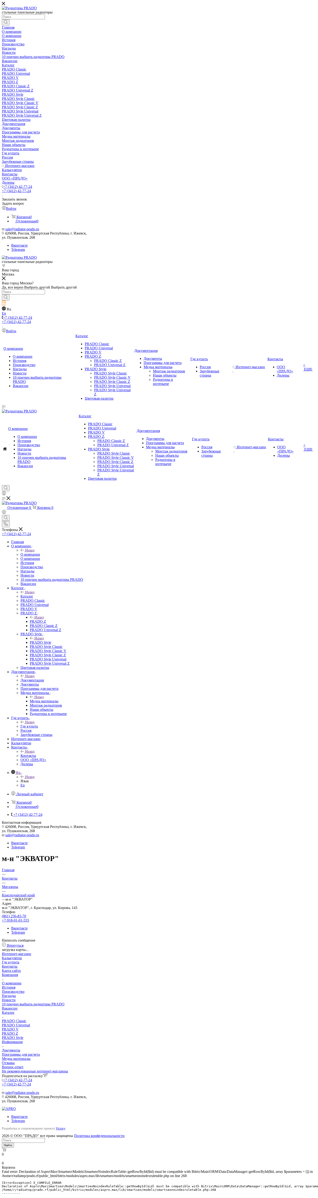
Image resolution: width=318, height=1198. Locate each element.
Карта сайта (11, 971)
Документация (32, 680)
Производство (13, 992)
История (8, 987)
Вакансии (9, 1008)
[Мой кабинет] (4, 494)
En (4, 313)
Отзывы (8, 1063)
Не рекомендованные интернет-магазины (35, 1071)
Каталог (26, 596)
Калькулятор (12, 958)
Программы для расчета (21, 1054)
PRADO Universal (16, 1025)
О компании (30, 554)
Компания (10, 975)
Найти (8, 1145)
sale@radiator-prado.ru (22, 229)
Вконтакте (19, 245)
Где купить (29, 726)
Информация (12, 1042)
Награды (9, 996)
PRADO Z (38, 621)
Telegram (18, 250)
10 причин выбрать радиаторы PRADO (33, 1004)
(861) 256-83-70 (14, 916)
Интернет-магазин (16, 954)
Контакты (28, 756)
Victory (60, 1128)
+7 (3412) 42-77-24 (17, 187)
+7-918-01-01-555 (15, 920)
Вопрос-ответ (13, 1067)
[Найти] (6, 22)
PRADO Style (40, 642)
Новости (9, 1000)
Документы (11, 1050)
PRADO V (10, 1029)
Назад (29, 550)
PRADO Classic (14, 1021)
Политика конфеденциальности (99, 1136)
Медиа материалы (44, 701)
